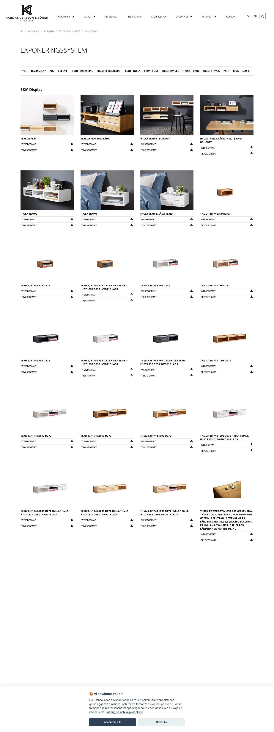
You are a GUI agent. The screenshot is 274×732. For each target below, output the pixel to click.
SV (248, 16)
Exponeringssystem (69, 31)
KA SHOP (230, 16)
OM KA (87, 16)
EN (255, 16)
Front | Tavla (211, 70)
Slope (246, 70)
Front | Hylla (132, 70)
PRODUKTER (63, 16)
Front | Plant (190, 70)
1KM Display (91, 31)
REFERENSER (111, 16)
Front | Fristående (108, 70)
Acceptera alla (112, 721)
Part (226, 70)
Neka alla (161, 721)
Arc (52, 70)
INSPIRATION (134, 16)
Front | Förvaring (82, 70)
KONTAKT (207, 16)
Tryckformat (29, 150)
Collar (62, 70)
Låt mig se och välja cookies (124, 712)
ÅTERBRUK (156, 16)
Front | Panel (170, 70)
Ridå (236, 70)
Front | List (151, 70)
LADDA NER (182, 16)
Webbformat (28, 144)
